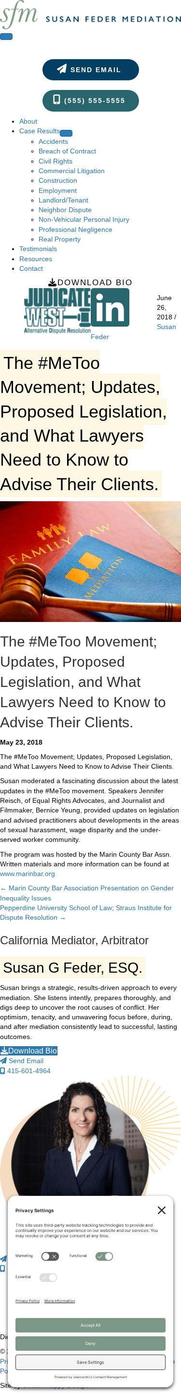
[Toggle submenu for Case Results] (66, 133)
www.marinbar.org (27, 873)
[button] (90, 69)
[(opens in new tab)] (57, 310)
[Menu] (6, 36)
